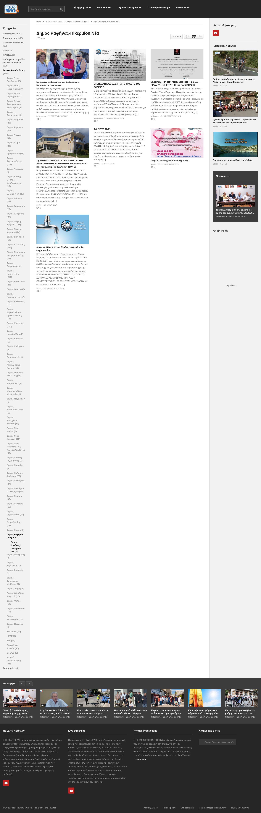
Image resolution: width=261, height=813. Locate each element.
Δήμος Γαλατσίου (16, 206)
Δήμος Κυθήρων (15, 346)
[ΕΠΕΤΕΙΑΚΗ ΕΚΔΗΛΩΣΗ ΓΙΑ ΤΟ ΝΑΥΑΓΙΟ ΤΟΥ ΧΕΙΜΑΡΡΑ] (120, 65)
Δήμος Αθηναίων (15, 119)
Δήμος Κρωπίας (15, 338)
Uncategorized (11, 33)
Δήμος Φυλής (14, 601)
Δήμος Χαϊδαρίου (15, 608)
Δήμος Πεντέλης (15, 503)
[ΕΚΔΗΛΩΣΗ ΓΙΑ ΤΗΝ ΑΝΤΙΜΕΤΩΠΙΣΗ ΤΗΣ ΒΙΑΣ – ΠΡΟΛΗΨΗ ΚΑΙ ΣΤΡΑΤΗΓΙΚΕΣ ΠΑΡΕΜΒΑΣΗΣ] (177, 64)
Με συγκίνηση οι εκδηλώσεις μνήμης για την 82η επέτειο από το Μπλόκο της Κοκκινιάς (240, 712)
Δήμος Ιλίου (13, 289)
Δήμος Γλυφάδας (15, 213)
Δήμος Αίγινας (14, 135)
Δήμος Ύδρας (14, 588)
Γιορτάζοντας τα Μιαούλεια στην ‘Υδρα (232, 160)
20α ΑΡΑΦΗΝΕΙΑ (102, 129)
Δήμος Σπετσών (15, 570)
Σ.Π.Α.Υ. (11, 653)
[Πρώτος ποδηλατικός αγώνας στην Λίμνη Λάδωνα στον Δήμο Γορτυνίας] (235, 63)
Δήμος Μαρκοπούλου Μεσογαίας (14, 391)
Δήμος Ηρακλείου (16, 281)
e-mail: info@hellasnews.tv (212, 808)
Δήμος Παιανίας (15, 465)
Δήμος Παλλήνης (15, 480)
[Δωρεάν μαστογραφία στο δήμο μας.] (177, 143)
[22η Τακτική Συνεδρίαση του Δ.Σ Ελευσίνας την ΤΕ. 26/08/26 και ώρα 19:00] (56, 698)
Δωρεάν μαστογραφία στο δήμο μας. (170, 160)
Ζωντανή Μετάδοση (157, 7)
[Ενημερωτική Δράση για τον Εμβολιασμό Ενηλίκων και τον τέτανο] (62, 64)
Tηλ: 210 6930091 (240, 808)
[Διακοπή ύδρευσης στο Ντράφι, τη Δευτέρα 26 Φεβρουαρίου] (62, 229)
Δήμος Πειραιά (14, 496)
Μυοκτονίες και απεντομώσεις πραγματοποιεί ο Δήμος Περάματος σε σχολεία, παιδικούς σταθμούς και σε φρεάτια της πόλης (92, 712)
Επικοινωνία (182, 7)
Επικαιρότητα (10, 38)
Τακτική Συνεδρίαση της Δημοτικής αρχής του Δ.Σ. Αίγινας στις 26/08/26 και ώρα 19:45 (234, 211)
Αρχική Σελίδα (83, 7)
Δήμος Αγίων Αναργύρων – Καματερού (14, 104)
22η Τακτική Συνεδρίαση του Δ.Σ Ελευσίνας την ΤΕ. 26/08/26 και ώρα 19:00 (56, 712)
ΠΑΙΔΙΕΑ (7, 55)
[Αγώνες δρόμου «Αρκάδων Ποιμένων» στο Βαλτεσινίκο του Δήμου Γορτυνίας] (235, 104)
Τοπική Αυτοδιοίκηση (14, 70)
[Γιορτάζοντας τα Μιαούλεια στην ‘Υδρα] (235, 144)
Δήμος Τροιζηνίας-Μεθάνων (13, 581)
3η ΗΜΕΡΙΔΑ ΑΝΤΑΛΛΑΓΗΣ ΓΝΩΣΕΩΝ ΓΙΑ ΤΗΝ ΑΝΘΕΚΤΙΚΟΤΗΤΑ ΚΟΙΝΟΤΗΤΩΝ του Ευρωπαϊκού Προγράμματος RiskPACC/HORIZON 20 (61, 163)
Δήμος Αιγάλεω (15, 127)
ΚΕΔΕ (10, 636)
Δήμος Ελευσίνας (16, 244)
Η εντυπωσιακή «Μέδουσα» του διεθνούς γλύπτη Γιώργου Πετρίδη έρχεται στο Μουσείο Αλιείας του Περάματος (130, 712)
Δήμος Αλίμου (14, 142)
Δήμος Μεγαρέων (16, 399)
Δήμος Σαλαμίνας (16, 554)
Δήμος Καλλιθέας (15, 301)
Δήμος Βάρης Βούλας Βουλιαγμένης (14, 179)
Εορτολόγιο (231, 285)
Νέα (5, 50)
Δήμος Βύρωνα (15, 198)
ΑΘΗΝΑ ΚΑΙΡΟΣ (220, 231)
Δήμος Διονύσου (15, 237)
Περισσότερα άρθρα (128, 7)
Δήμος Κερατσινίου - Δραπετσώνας (14, 312)
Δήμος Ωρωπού (15, 624)
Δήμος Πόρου (14, 530)
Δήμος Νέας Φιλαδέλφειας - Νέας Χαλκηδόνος (16, 446)
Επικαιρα (12, 631)
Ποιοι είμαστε (104, 7)
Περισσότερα (140, 759)
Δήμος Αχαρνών (15, 169)
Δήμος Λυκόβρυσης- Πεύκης (14, 364)
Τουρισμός (9, 668)
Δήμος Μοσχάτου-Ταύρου (12, 420)
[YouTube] (216, 33)
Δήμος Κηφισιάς (15, 323)
